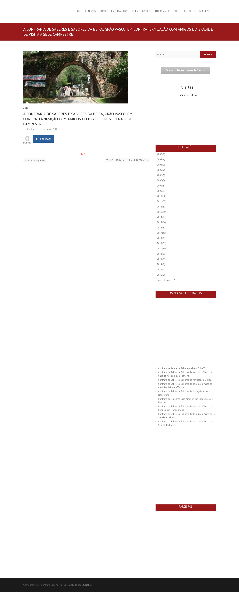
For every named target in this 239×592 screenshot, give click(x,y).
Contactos (189, 11)
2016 (159, 227)
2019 (159, 243)
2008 (159, 185)
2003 (159, 159)
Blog (176, 11)
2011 (159, 201)
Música (135, 11)
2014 (159, 217)
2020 (159, 248)
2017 (159, 232)
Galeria (146, 11)
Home (79, 11)
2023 (159, 259)
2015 (159, 222)
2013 (159, 211)
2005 (159, 169)
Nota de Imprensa (35, 160)
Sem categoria (164, 280)
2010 (25, 107)
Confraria (91, 11)
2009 (159, 190)
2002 (159, 154)
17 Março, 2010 (49, 129)
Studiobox (87, 584)
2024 (159, 264)
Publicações (107, 11)
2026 (159, 274)
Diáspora (122, 11)
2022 (159, 253)
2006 (159, 175)
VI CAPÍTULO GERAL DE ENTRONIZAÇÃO (127, 160)
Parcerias (204, 11)
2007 (159, 180)
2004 (159, 164)
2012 (159, 206)
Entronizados (162, 11)
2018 (159, 238)
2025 (159, 269)
